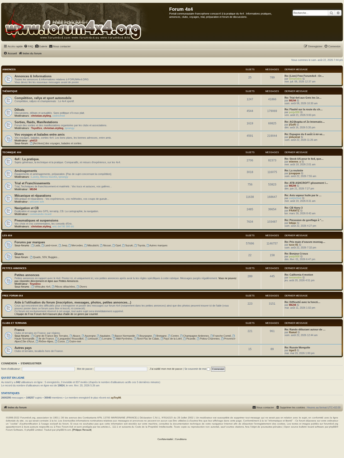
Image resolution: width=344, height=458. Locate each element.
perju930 (294, 112)
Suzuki (129, 245)
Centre (175, 335)
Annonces (9, 69)
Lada (37, 245)
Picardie (190, 338)
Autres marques (158, 245)
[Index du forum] (85, 22)
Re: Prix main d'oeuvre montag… (305, 241)
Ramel (293, 332)
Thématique (10, 91)
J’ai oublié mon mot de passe (166, 368)
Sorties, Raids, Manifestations (36, 122)
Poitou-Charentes (210, 338)
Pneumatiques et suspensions (36, 220)
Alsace (76, 335)
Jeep (64, 245)
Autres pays (23, 348)
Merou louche (48, 176)
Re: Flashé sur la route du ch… (304, 109)
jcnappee (294, 173)
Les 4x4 (7, 235)
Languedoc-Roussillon (71, 338)
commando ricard (40, 214)
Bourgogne (145, 335)
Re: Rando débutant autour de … (305, 329)
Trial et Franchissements (32, 183)
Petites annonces (14, 268)
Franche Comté (222, 335)
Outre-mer (75, 341)
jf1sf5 (292, 124)
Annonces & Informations (33, 76)
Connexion (9, 363)
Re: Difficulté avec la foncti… (302, 302)
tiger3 (292, 350)
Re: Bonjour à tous (296, 253)
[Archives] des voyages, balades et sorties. (57, 143)
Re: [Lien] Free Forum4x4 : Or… (304, 75)
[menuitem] (28, 46)
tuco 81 (293, 244)
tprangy (69, 128)
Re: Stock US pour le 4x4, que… (304, 158)
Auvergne (90, 335)
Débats (19, 109)
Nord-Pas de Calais (148, 338)
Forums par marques (30, 242)
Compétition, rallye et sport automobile (43, 98)
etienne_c (295, 161)
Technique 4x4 (11, 152)
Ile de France (46, 338)
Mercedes (77, 245)
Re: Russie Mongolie (297, 347)
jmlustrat (294, 137)
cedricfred (58, 115)
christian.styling (41, 115)
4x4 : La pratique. (27, 159)
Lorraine (107, 338)
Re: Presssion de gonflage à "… (304, 220)
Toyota (141, 245)
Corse (61, 341)
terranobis (295, 78)
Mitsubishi (93, 245)
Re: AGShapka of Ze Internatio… (305, 121)
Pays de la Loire (173, 338)
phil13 (33, 140)
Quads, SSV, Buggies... (46, 257)
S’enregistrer (31, 363)
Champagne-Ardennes (196, 335)
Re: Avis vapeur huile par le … (303, 195)
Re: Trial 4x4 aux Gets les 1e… (303, 97)
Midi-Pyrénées (124, 338)
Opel (118, 245)
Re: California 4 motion (299, 274)
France (19, 330)
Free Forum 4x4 (12, 295)
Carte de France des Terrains (51, 335)
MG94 (292, 100)
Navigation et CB (27, 208)
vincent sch (37, 201)
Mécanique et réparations (33, 195)
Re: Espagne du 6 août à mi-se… (305, 134)
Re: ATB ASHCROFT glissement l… (306, 182)
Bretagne (161, 335)
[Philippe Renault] (81, 429)
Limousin (93, 338)
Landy (35, 176)
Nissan (107, 245)
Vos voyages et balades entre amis (40, 134)
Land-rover (50, 245)
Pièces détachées (65, 286)
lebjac (292, 223)
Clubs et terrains (14, 323)
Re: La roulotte (294, 170)
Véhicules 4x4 (42, 286)
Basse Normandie (125, 335)
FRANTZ (294, 210)
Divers (19, 254)
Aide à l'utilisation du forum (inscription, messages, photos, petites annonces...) (73, 302)
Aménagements (26, 171)
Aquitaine (105, 335)
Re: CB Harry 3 (294, 207)
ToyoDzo (36, 128)
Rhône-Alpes (46, 341)
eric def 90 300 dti (63, 226)
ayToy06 (116, 397)
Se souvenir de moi (195, 368)
